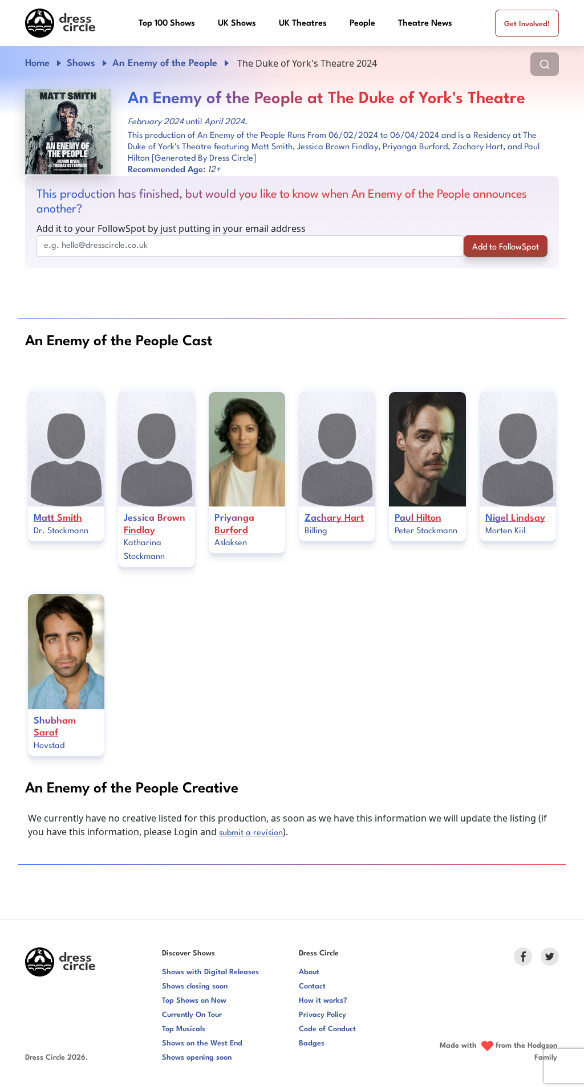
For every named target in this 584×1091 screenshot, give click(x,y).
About (309, 972)
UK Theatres (303, 23)
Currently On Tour (192, 1015)
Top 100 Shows (167, 23)
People (362, 23)
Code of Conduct (327, 1029)
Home (37, 63)
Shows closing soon (195, 986)
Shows (81, 63)
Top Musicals (183, 1029)
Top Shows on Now (194, 1000)
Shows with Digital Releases (210, 972)
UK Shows (237, 23)
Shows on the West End (202, 1043)
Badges (312, 1043)
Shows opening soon (197, 1057)
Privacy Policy (322, 1015)
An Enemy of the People (164, 63)
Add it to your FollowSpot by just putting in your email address (171, 228)
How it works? (323, 1000)
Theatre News (425, 23)
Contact (312, 986)
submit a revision (251, 833)
